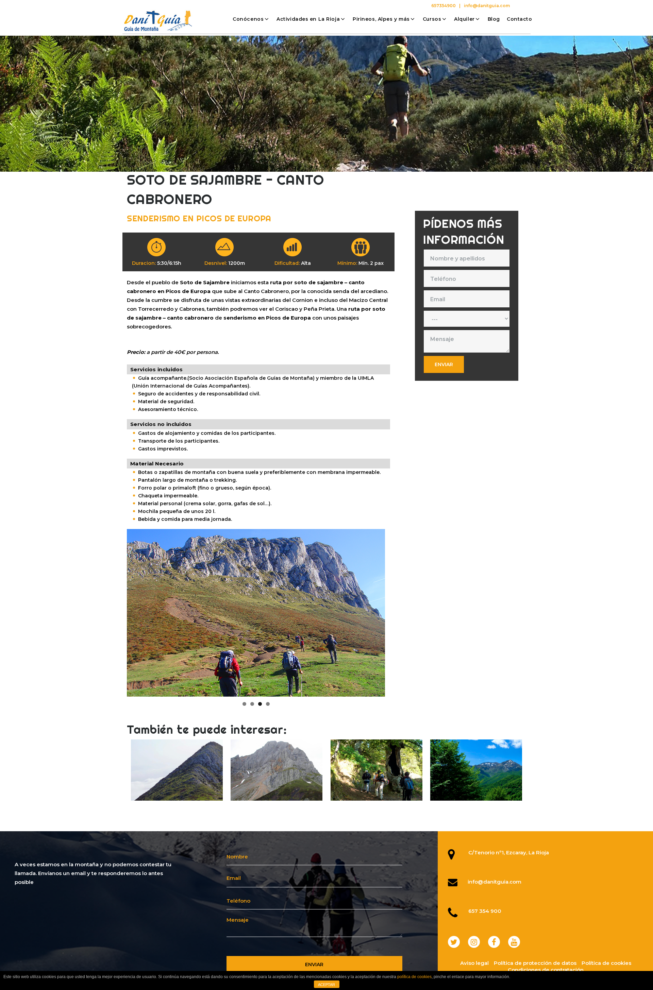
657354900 (443, 5)
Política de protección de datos (535, 963)
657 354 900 (484, 911)
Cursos (432, 19)
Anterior (115, 611)
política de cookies (414, 976)
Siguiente (397, 611)
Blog (494, 19)
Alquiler (464, 19)
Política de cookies (606, 963)
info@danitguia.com (487, 5)
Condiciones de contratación (546, 970)
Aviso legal (474, 963)
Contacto (519, 19)
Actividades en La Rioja (308, 19)
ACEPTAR (326, 985)
